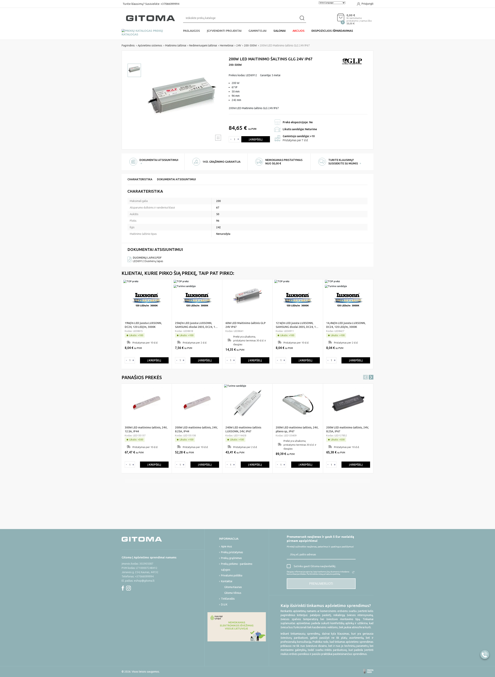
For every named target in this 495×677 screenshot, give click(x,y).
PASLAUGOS (191, 30)
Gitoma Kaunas (233, 587)
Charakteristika (139, 179)
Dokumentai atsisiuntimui (176, 179)
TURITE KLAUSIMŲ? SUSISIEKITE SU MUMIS (343, 161)
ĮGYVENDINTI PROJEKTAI (224, 30)
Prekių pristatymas (232, 552)
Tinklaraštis (228, 598)
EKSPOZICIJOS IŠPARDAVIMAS (332, 30)
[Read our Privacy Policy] (353, 572)
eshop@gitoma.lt (144, 580)
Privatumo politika (231, 575)
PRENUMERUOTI (321, 583)
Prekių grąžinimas (231, 558)
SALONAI (279, 30)
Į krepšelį (255, 139)
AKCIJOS (299, 30)
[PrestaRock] (368, 671)
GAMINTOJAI (257, 30)
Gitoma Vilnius (232, 592)
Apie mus (226, 546)
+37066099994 (169, 3)
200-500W (235, 64)
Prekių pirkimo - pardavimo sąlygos (236, 566)
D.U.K (224, 604)
